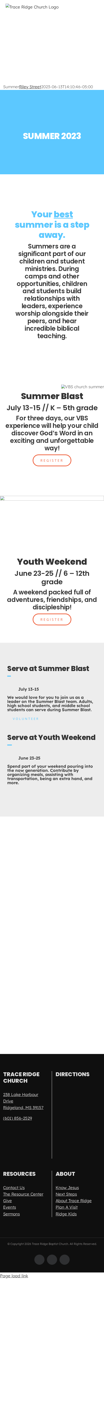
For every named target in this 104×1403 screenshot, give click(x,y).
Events (9, 1207)
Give (7, 1200)
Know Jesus (67, 1187)
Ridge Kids (66, 1213)
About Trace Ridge (74, 1200)
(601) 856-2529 (17, 1118)
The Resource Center (23, 1194)
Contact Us (14, 1187)
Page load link (14, 1275)
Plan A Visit (67, 1207)
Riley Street (30, 86)
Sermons (11, 1213)
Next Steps (66, 1194)
